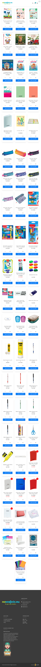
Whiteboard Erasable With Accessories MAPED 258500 (7, 275)
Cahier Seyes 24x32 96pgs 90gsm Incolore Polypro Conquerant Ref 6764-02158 (7, 521)
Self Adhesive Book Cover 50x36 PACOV (33, 131)
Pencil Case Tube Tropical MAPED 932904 (7, 179)
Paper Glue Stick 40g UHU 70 (20, 361)
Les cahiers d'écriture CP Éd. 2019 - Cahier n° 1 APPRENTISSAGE (7, 101)
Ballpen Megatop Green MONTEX (33, 412)
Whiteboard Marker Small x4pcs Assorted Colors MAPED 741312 (20, 274)
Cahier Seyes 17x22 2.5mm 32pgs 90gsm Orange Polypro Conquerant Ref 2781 (33, 102)
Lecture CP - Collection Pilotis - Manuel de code (33, 73)
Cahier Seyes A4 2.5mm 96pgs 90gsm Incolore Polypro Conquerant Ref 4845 (7, 132)
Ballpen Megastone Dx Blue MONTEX (33, 386)
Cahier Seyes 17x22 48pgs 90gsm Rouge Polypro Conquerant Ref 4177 (33, 464)
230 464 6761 (25, 604)
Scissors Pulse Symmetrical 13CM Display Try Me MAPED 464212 (33, 438)
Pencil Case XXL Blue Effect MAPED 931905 (20, 208)
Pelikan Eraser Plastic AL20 (33, 300)
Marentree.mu (25, 606)
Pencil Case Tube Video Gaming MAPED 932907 (33, 179)
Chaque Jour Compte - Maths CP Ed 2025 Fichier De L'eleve (20, 21)
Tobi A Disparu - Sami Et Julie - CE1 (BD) (7, 47)
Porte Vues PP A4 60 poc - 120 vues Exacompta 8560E (20, 572)
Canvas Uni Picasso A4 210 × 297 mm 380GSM (20, 548)
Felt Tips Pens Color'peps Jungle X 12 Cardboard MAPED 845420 (33, 208)
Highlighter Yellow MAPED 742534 (7, 465)
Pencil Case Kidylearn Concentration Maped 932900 (7, 159)
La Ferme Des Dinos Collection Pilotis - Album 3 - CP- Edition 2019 (33, 47)
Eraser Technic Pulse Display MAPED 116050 (20, 301)
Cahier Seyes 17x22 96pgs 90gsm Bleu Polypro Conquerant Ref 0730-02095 (20, 494)
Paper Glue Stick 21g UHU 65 (7, 361)
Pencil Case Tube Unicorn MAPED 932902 (20, 179)
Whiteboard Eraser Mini (33, 274)
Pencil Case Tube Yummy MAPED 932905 (7, 208)
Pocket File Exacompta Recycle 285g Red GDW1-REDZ (20, 522)
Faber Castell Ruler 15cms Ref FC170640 (20, 465)
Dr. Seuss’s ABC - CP (20, 130)
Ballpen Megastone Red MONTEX (7, 438)
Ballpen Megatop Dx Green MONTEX (20, 412)
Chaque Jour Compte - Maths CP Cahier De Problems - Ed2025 (33, 21)
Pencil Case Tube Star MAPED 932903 (33, 159)
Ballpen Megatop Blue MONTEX (33, 361)
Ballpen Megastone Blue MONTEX (7, 412)
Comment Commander (8, 619)
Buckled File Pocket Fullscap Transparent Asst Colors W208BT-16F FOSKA (7, 548)
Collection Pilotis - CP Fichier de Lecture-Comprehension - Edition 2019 (20, 74)
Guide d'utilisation (7, 620)
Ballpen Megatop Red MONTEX (7, 386)
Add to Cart (7, 29)
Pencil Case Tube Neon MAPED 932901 (20, 159)
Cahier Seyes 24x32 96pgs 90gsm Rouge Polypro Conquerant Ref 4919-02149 (33, 494)
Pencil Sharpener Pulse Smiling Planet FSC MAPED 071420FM (33, 327)
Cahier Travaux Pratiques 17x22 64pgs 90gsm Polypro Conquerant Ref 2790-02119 (7, 494)
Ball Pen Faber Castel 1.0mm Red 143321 (20, 386)
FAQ (5, 622)
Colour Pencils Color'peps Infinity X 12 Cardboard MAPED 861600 (20, 246)
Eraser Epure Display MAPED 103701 (7, 327)
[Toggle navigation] (39, 1)
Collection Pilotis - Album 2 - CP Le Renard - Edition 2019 (20, 47)
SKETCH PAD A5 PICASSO (33, 547)
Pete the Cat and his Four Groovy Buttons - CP (7, 21)
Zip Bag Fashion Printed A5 (33, 521)
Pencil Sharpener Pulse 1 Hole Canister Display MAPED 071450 (20, 327)
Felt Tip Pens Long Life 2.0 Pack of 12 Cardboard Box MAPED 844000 (7, 246)
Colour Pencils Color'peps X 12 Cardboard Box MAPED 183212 (33, 246)
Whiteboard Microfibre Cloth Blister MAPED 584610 (8, 301)
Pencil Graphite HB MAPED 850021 (20, 438)
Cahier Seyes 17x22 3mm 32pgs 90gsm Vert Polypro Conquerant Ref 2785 (20, 101)
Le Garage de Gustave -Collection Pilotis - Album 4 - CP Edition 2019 (7, 73)
